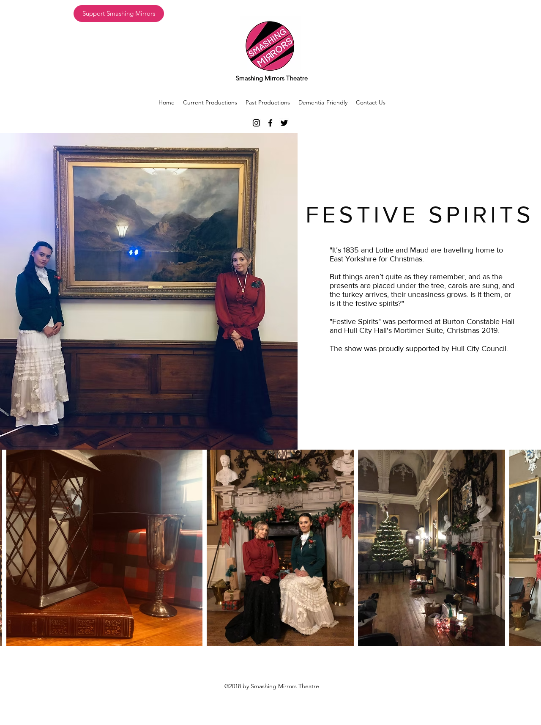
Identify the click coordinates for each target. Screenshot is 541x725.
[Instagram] (256, 123)
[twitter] (284, 123)
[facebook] (270, 123)
